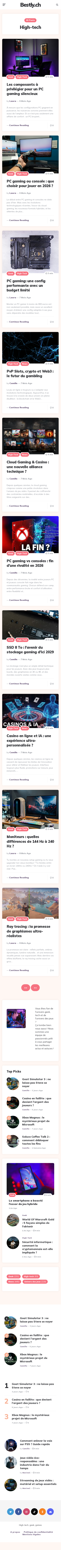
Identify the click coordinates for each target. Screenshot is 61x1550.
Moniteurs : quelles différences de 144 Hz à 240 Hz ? (30, 841)
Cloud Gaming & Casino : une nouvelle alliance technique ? (28, 466)
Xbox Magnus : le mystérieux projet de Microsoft (35, 1121)
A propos (15, 1532)
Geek (10, 77)
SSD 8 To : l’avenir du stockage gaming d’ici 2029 (30, 649)
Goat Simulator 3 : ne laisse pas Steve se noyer (36, 1082)
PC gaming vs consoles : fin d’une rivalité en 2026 (30, 563)
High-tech (22, 77)
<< (35, 987)
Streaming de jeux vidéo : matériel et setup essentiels (38, 1482)
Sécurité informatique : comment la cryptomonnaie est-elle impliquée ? (37, 1247)
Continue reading (19, 125)
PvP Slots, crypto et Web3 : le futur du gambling (30, 373)
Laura (12, 101)
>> (25, 987)
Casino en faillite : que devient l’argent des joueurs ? (36, 1102)
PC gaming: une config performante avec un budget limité (26, 285)
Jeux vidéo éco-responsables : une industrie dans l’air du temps (34, 1463)
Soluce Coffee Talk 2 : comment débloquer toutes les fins (36, 1140)
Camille (13, 383)
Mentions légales (31, 1534)
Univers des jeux (35, 1281)
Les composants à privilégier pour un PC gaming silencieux (25, 89)
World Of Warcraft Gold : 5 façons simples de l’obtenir (38, 1223)
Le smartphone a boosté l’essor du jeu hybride (26, 1202)
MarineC (26, 1473)
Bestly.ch (30, 4)
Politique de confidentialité (38, 1532)
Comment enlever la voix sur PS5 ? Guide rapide (36, 1442)
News (24, 364)
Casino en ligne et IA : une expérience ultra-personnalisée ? (29, 740)
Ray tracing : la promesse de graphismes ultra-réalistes (28, 931)
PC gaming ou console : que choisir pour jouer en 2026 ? (30, 183)
